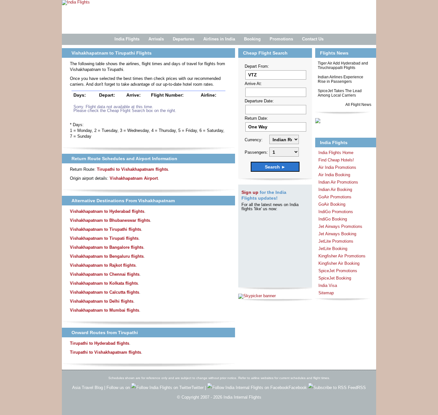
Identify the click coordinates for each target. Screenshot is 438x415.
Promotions (281, 39)
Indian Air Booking (335, 189)
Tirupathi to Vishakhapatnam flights (132, 169)
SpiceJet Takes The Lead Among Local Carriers (340, 93)
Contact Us (313, 39)
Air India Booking (334, 174)
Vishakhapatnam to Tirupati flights (104, 238)
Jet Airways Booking (337, 233)
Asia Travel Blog (87, 387)
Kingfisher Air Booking (338, 263)
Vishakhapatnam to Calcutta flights (104, 292)
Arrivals (156, 39)
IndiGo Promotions (335, 211)
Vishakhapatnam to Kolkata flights (104, 283)
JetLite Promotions (335, 241)
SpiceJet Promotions (337, 270)
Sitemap (326, 292)
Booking (252, 39)
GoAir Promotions (334, 197)
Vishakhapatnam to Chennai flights (104, 274)
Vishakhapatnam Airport (134, 178)
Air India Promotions (337, 167)
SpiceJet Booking (334, 278)
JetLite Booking (332, 248)
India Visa (327, 285)
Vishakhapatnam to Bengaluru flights (107, 256)
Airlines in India (219, 39)
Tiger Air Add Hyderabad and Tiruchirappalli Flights (343, 65)
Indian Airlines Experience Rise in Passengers (340, 79)
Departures (183, 39)
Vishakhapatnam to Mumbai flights (104, 310)
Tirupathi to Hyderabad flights (99, 343)
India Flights (126, 39)
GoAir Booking (331, 204)
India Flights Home (335, 152)
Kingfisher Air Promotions (342, 256)
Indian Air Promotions (338, 182)
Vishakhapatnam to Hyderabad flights (107, 211)
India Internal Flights (242, 397)
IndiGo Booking (332, 219)
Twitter (198, 387)
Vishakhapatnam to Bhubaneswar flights (110, 220)
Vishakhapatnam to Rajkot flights (103, 265)
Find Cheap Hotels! (336, 160)
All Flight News (358, 104)
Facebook (298, 387)
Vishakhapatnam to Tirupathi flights (105, 229)
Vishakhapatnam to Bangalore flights (106, 247)
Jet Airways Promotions (340, 226)
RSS (361, 387)
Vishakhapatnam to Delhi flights (101, 301)
